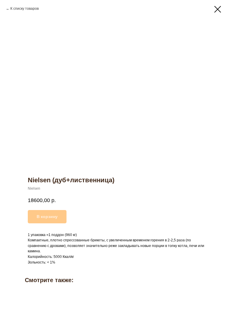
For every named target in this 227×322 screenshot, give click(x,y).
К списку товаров (24, 8)
